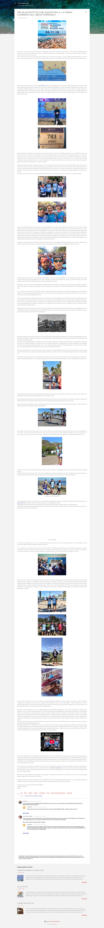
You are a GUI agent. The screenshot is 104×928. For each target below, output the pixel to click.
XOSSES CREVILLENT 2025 (25, 903)
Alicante (30, 793)
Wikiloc (54, 539)
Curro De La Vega (27, 816)
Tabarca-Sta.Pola (21, 503)
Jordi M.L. (29, 807)
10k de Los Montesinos (56, 767)
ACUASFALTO (23, 3)
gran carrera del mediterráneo (58, 793)
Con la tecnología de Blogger (53, 921)
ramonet (25, 801)
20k (21, 793)
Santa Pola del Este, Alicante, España (33, 796)
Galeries (55, 924)
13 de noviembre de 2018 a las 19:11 (40, 824)
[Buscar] (89, 4)
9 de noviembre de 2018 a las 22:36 (35, 801)
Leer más (84, 882)
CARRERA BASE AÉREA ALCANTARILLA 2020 (30, 870)
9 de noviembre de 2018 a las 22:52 (40, 807)
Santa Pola (69, 793)
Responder (26, 813)
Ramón (43, 85)
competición (42, 793)
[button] (86, 12)
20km (25, 793)
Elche (48, 793)
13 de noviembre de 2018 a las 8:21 (39, 816)
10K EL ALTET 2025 (22, 886)
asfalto (35, 793)
